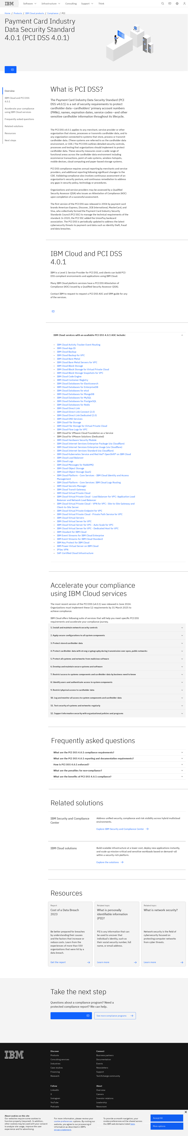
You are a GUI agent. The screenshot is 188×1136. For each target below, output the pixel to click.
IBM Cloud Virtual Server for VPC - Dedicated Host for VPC (88, 528)
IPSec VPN (62, 549)
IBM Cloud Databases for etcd (73, 390)
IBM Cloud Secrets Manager (71, 485)
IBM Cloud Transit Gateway (71, 489)
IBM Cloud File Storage (69, 422)
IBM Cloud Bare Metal (68, 358)
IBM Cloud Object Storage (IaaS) (74, 471)
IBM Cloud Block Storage (70, 365)
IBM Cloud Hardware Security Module (76, 440)
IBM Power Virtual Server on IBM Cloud (77, 546)
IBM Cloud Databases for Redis (73, 404)
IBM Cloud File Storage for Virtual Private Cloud (82, 425)
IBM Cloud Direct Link (68, 408)
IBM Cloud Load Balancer (70, 457)
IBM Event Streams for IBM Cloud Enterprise (80, 535)
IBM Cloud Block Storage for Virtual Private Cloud (83, 369)
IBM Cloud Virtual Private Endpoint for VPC (79, 510)
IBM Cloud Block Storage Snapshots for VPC (80, 372)
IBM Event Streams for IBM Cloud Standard (80, 538)
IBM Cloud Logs (65, 461)
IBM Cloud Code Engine (69, 376)
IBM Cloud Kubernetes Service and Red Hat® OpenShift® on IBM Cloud (94, 454)
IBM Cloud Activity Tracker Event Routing (78, 344)
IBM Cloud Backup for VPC (71, 355)
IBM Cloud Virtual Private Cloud (73, 493)
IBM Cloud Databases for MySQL (74, 397)
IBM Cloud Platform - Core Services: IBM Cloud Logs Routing (89, 482)
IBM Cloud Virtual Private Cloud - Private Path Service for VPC (89, 514)
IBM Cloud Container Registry (72, 379)
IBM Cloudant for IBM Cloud (71, 531)
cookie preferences (63, 1121)
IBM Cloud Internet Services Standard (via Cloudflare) (85, 450)
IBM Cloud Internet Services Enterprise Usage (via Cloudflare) (89, 447)
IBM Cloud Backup (66, 351)
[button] (177, 3)
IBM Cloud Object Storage (70, 468)
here (132, 1124)
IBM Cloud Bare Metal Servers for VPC (77, 362)
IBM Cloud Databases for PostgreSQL (76, 401)
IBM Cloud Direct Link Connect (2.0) (76, 411)
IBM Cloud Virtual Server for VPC (74, 521)
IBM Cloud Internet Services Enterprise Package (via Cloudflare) (91, 443)
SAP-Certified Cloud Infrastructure (75, 553)
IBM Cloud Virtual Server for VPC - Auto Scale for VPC (85, 524)
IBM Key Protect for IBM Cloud (73, 542)
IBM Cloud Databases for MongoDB (75, 394)
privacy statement (62, 1129)
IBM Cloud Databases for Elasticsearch (77, 383)
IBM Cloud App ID (66, 348)
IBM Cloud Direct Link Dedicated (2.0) (77, 415)
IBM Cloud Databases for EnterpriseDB (77, 387)
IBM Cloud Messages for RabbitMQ (75, 464)
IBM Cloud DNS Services (70, 418)
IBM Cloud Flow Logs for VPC (72, 429)
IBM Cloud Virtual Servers (70, 517)
